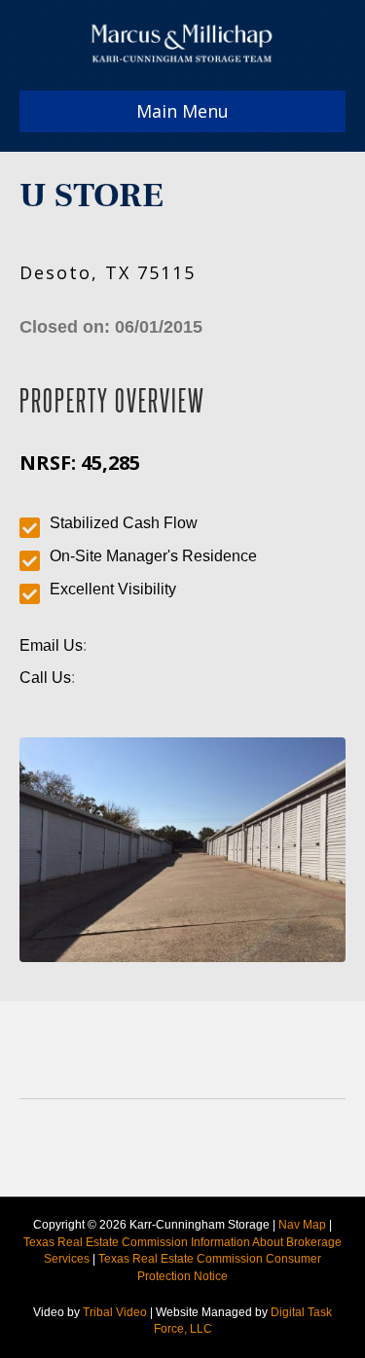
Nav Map (302, 1225)
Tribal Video (115, 1312)
